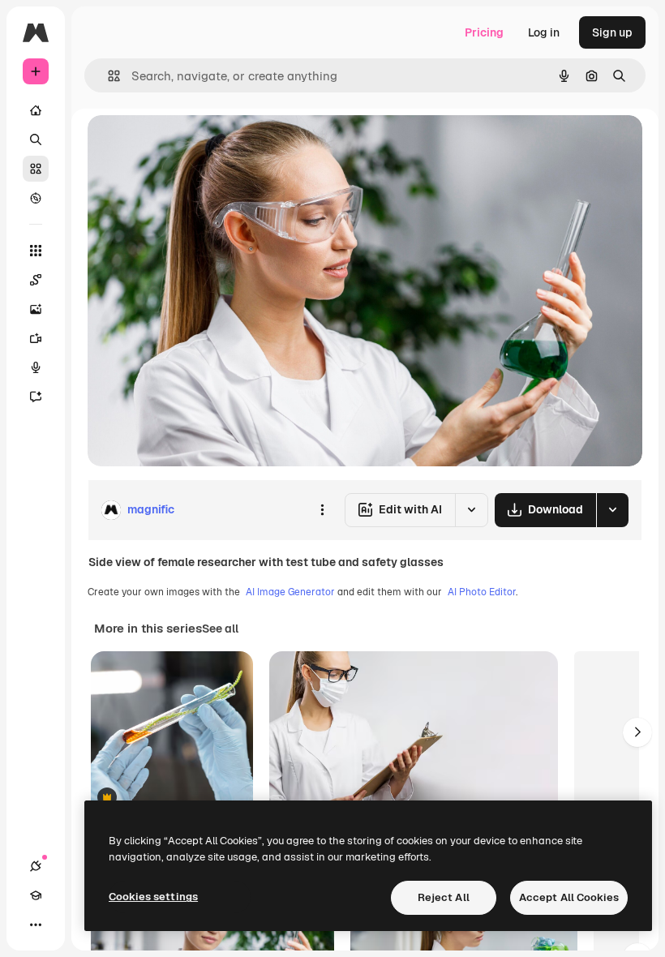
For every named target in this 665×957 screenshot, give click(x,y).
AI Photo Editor (482, 592)
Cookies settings (153, 896)
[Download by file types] (612, 510)
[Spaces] (36, 280)
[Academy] (36, 895)
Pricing (484, 32)
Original (191, 145)
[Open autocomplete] (107, 76)
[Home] (36, 110)
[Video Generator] (36, 338)
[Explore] (36, 198)
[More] (36, 925)
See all (220, 628)
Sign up (612, 32)
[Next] (637, 732)
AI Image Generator (290, 592)
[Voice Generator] (36, 367)
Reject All (444, 897)
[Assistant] (36, 397)
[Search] (36, 139)
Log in (544, 32)
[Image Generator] (36, 309)
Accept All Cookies (569, 897)
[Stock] (36, 169)
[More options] (322, 510)
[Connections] (36, 866)
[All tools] (36, 251)
